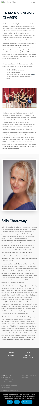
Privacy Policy (28, 357)
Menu (33, 2)
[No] (37, 399)
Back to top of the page (20, 363)
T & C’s (11, 357)
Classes (28, 352)
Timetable (10, 355)
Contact (28, 355)
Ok (10, 402)
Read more (26, 402)
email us (33, 74)
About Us (11, 352)
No (17, 402)
